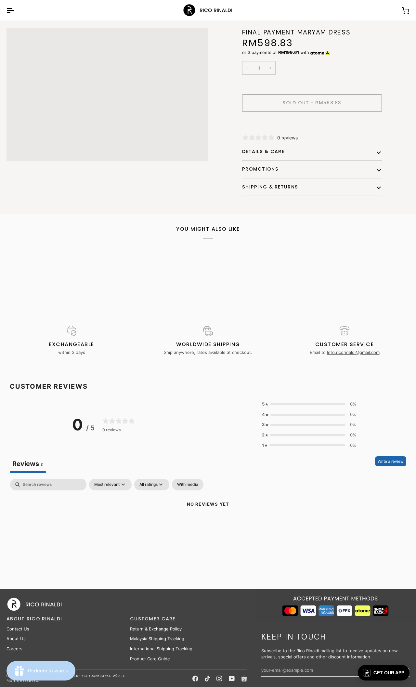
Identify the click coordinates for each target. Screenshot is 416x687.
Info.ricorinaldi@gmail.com (353, 352)
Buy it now (312, 125)
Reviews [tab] (28, 464)
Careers (14, 648)
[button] (309, 404)
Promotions (260, 169)
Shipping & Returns (270, 187)
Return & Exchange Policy (156, 628)
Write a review (391, 461)
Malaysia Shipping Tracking (157, 638)
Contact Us (17, 628)
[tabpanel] (208, 526)
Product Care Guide (150, 658)
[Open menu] (16, 10)
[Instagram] (219, 678)
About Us (16, 638)
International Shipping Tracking (161, 648)
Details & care (263, 151)
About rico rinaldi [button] (34, 619)
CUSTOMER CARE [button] (153, 619)
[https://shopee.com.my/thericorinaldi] (244, 678)
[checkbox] (187, 484)
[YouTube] (232, 678)
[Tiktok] (207, 678)
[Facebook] (195, 678)
